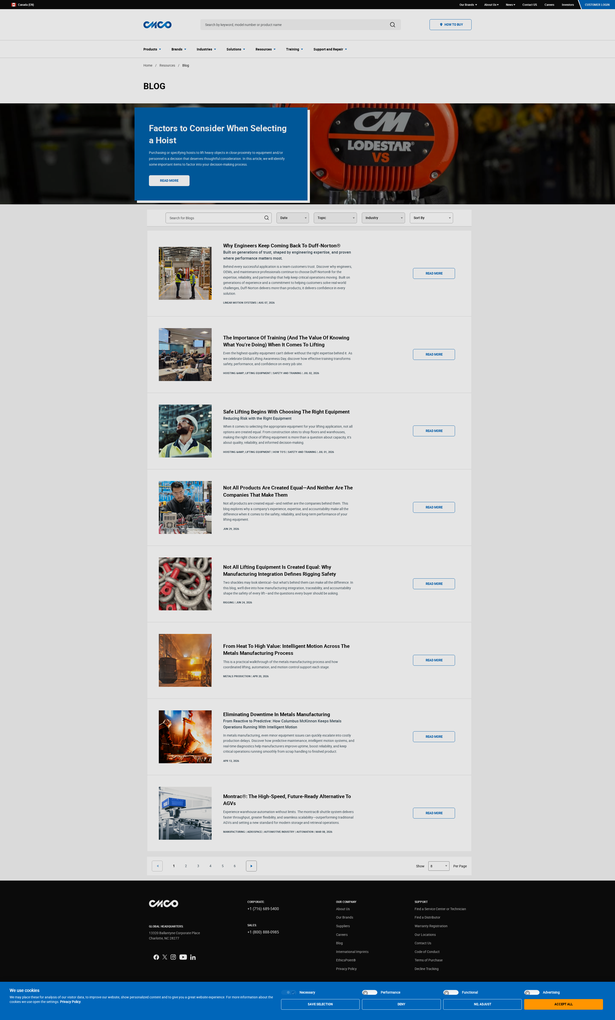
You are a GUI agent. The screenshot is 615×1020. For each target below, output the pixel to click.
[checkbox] (288, 992)
